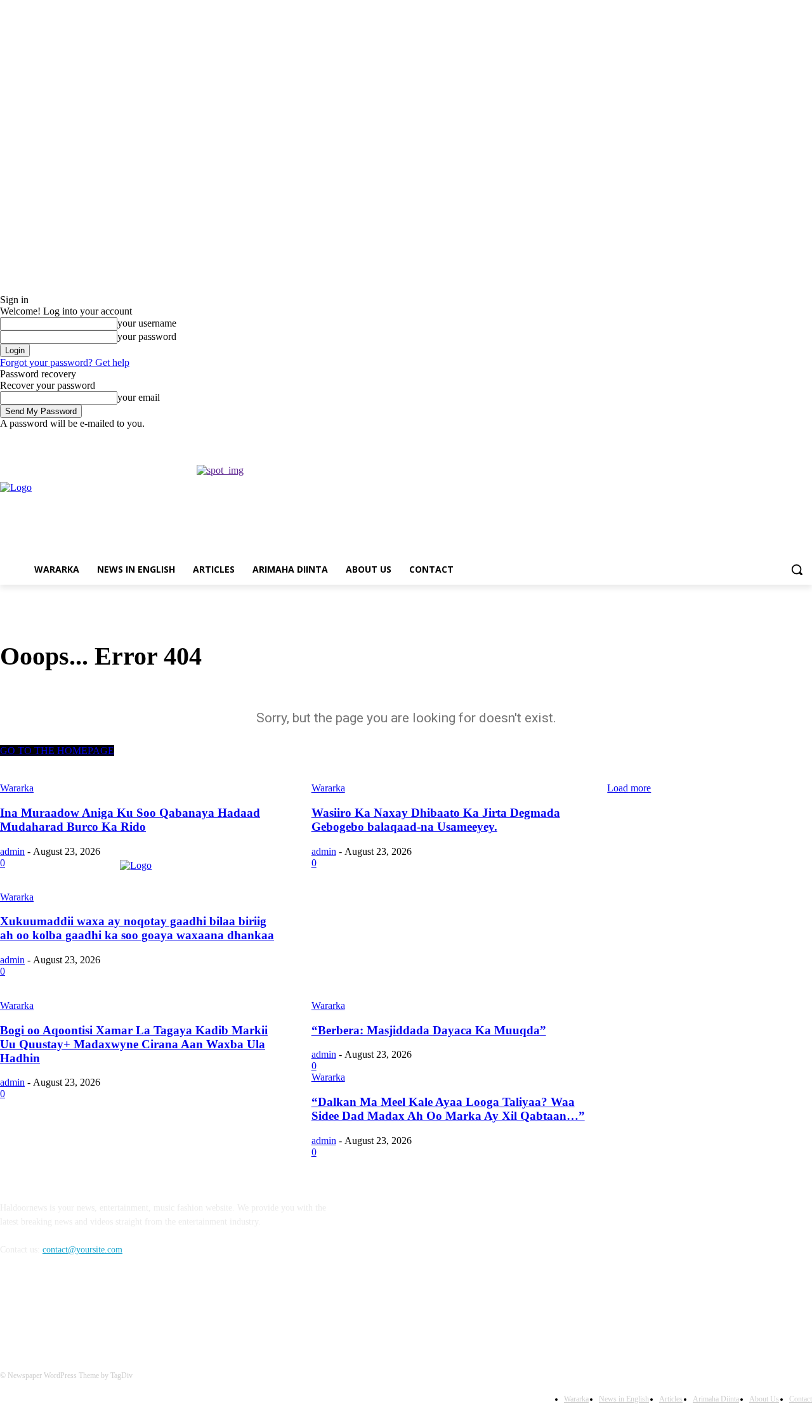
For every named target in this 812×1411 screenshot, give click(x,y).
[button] (797, 569)
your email (138, 397)
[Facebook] (734, 438)
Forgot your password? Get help (64, 362)
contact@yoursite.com (82, 1249)
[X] (770, 438)
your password (146, 336)
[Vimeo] (787, 438)
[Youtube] (804, 438)
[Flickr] (78, 1307)
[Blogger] (13, 1307)
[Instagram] (752, 438)
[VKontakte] (143, 1307)
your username (146, 323)
